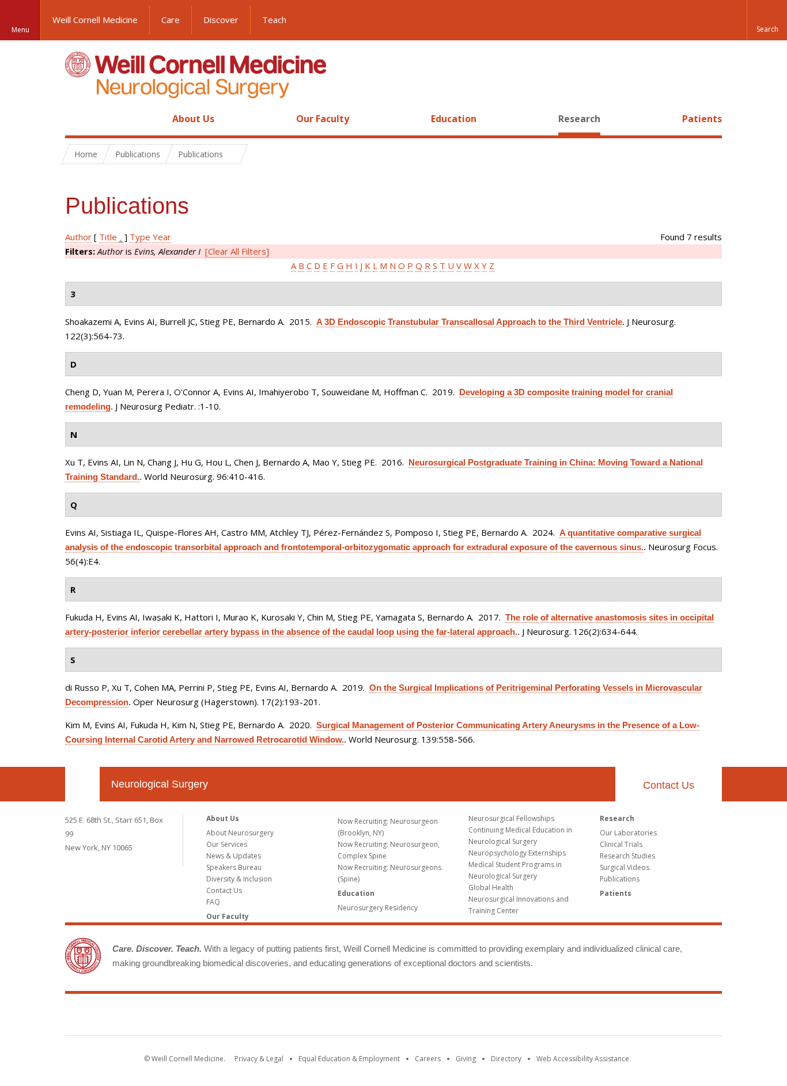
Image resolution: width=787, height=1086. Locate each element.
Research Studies (627, 856)
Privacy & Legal (258, 1059)
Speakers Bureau (234, 867)
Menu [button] (20, 30)
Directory (506, 1059)
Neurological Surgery (159, 784)
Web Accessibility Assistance (582, 1059)
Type (140, 237)
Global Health (490, 887)
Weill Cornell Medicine (95, 19)
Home (78, 119)
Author (78, 237)
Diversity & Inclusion (239, 879)
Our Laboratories (628, 833)
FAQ (213, 902)
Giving (466, 1059)
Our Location (82, 784)
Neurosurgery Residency (378, 908)
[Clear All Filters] (237, 251)
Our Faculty (322, 118)
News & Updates (233, 856)
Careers (428, 1059)
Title (108, 237)
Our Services (226, 844)
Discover (221, 19)
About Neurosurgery (240, 833)
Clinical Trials (621, 844)
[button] (767, 20)
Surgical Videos (624, 867)
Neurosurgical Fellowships (511, 818)
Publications (620, 879)
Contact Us (668, 785)
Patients (702, 118)
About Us (193, 118)
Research (579, 118)
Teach (274, 19)
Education (453, 118)
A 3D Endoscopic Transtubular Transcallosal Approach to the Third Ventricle (469, 322)
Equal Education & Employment (349, 1059)
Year (162, 237)
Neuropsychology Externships (517, 853)
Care (170, 19)
